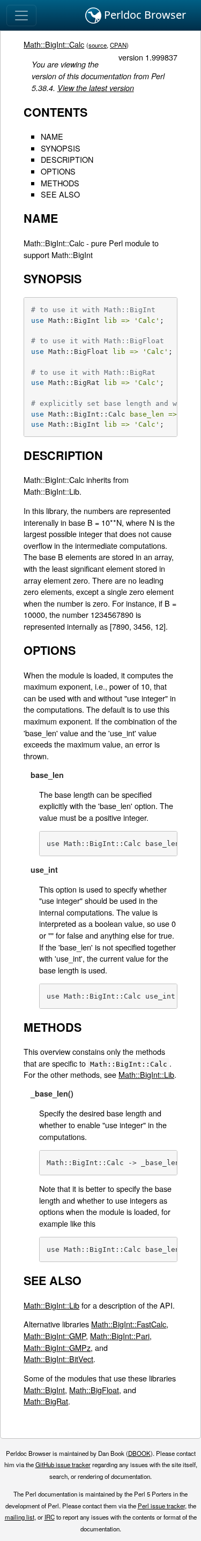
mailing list (19, 1517)
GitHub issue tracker (63, 1464)
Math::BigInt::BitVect (58, 1358)
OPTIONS (58, 171)
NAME (52, 136)
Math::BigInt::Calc (54, 44)
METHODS (60, 182)
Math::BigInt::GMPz (57, 1347)
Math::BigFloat (94, 1389)
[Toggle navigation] (21, 15)
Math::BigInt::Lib (146, 1074)
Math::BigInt (44, 1389)
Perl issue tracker (161, 1505)
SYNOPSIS (60, 148)
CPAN (118, 45)
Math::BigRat (46, 1401)
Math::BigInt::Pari (120, 1335)
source (97, 45)
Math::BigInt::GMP (55, 1335)
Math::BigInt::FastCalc (128, 1324)
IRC (49, 1517)
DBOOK (139, 1453)
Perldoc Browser (143, 14)
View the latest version (95, 87)
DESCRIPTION (67, 159)
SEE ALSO (60, 194)
